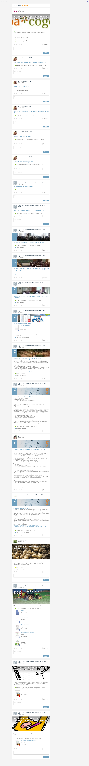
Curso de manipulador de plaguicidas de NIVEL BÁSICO (29, 243)
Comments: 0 (45, 44)
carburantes (18, 189)
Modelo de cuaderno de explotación (24, 162)
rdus (46, 334)
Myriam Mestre (21, 436)
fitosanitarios (37, 65)
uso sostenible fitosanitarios (22, 90)
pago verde (21, 688)
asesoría (18, 65)
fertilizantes (36, 139)
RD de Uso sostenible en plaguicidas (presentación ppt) (29, 210)
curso (29, 115)
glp (25, 189)
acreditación (18, 115)
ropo (29, 213)
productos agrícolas (35, 569)
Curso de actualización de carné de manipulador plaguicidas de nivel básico (31, 297)
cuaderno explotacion (20, 164)
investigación (23, 569)
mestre (32, 485)
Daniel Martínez (21, 540)
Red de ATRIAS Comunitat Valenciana (31, 436)
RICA (18, 10)
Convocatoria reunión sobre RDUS (23, 397)
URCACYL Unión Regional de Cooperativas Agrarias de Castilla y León (31, 182)
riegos (17, 373)
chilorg (26, 540)
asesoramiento (19, 334)
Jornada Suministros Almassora (22, 508)
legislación (25, 213)
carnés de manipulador (25, 65)
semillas (33, 115)
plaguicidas (34, 164)
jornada (28, 485)
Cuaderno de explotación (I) (21, 86)
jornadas (27, 530)
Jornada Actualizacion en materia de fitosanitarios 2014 (29, 449)
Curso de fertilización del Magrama (23, 136)
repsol (28, 189)
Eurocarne (17, 31)
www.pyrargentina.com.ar (32, 371)
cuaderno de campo (33, 334)
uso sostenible (19, 166)
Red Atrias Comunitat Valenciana (24, 494)
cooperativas (25, 334)
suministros (23, 41)
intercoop (23, 530)
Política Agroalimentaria (27, 40)
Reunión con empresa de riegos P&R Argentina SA (28, 359)
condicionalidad (29, 139)
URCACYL (30, 57)
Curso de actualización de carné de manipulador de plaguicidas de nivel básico (31, 269)
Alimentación (19, 40)
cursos (32, 65)
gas (23, 189)
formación (41, 139)
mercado (18, 41)
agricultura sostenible (20, 139)
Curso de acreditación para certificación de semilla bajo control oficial (31, 112)
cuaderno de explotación (21, 89)
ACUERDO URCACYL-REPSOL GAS (23, 187)
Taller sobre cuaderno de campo (23, 323)
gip (17, 688)
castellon (18, 485)
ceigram (18, 569)
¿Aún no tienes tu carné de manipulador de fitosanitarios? (30, 62)
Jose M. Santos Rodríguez (23, 57)
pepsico (28, 569)
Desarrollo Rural (19, 567)
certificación (24, 115)
